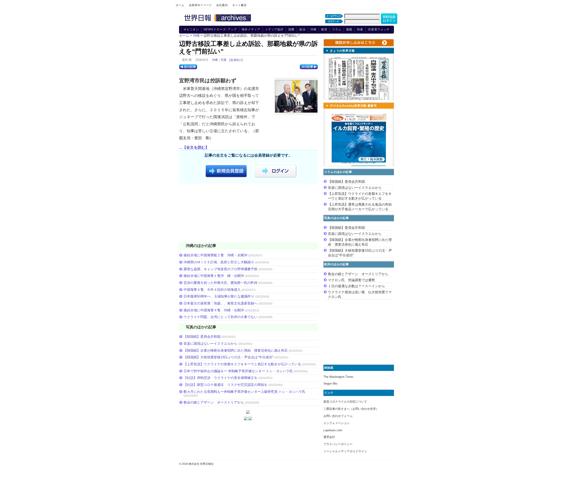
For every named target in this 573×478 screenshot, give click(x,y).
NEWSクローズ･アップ (220, 29)
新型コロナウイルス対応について (345, 401)
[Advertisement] (248, 214)
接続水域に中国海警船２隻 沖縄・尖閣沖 (215, 255)
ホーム (180, 5)
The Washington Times (338, 376)
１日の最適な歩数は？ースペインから (356, 286)
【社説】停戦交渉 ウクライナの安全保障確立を (220, 378)
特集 (360, 29)
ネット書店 (239, 5)
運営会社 (329, 437)
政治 (302, 29)
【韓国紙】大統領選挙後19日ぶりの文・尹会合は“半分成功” (228, 357)
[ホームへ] (218, 21)
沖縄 (313, 29)
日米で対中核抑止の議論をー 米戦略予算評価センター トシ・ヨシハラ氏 (238, 371)
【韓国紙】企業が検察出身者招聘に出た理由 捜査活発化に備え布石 (236, 350)
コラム (336, 29)
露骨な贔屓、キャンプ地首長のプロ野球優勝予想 (220, 269)
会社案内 (222, 5)
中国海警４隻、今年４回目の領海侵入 (212, 289)
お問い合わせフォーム (338, 416)
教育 (324, 29)
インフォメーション (336, 423)
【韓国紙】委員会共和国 (202, 336)
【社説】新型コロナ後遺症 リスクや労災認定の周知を (225, 385)
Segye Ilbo (330, 383)
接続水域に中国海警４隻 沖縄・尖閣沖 (214, 310)
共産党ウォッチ (379, 29)
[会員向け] (236, 60)
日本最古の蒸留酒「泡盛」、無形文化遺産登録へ (220, 303)
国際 (291, 29)
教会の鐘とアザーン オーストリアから (214, 402)
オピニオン (191, 29)
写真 (224, 60)
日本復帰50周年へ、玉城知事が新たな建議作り (219, 296)
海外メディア (251, 29)
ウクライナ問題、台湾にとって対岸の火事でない (220, 317)
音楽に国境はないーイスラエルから (210, 343)
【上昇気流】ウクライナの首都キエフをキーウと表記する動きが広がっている (242, 364)
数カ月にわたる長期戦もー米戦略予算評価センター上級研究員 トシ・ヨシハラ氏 (244, 391)
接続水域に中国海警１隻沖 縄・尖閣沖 (214, 276)
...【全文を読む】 (194, 147)
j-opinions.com (332, 430)
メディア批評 (274, 29)
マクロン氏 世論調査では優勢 (351, 280)
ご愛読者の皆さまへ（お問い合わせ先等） (351, 408)
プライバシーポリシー (338, 444)
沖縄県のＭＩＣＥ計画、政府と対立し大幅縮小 (219, 262)
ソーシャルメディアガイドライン (345, 451)
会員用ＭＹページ (200, 5)
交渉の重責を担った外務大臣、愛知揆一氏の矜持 (220, 283)
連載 (349, 29)
